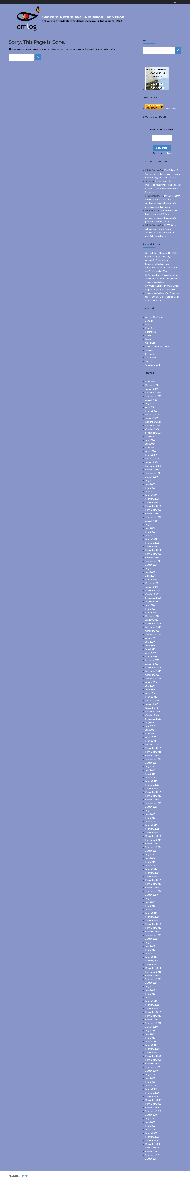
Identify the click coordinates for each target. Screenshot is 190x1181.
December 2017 (153, 707)
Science (149, 350)
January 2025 (151, 418)
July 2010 (150, 1030)
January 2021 (151, 586)
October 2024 (152, 429)
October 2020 (152, 594)
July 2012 (150, 942)
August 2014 (151, 850)
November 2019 (153, 627)
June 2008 (150, 1122)
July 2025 (150, 403)
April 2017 (150, 737)
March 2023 (151, 495)
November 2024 (153, 425)
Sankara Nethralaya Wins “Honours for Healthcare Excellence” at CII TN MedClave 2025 (162, 297)
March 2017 (151, 740)
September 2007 (153, 1155)
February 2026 (152, 385)
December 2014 (153, 836)
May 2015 (150, 817)
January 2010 (151, 1052)
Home (175, 2)
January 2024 (151, 462)
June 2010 (150, 1034)
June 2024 (150, 443)
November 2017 (153, 711)
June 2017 (150, 729)
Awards (149, 320)
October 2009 (152, 1063)
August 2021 (151, 564)
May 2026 (150, 381)
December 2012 (153, 924)
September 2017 (153, 718)
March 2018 (151, 696)
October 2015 (152, 799)
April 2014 (150, 865)
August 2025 (151, 399)
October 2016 (152, 755)
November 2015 (153, 795)
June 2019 (150, 645)
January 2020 (151, 619)
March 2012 (151, 957)
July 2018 (150, 685)
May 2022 (150, 531)
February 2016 (152, 784)
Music (148, 335)
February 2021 (152, 583)
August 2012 (151, 938)
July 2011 (150, 986)
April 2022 (150, 535)
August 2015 (151, 806)
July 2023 (150, 480)
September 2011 (153, 979)
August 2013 (151, 894)
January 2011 (151, 1008)
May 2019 (150, 649)
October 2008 (152, 1107)
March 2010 (151, 1045)
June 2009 (150, 1078)
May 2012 (150, 949)
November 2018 (153, 671)
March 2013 (151, 913)
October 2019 (152, 630)
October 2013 (152, 887)
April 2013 (150, 909)
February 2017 (152, 744)
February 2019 (152, 660)
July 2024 (150, 440)
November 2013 (153, 883)
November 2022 (153, 509)
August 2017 (151, 722)
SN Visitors (150, 357)
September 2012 (153, 935)
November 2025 (153, 392)
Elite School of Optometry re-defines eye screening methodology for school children (162, 174)
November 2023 (153, 465)
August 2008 (151, 1114)
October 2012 (152, 931)
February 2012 (152, 960)
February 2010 (152, 1048)
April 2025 (150, 407)
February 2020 (152, 616)
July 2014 (150, 854)
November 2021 (153, 553)
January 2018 (151, 704)
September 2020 (153, 597)
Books (148, 324)
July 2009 (150, 1074)
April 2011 (150, 997)
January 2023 (151, 502)
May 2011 (150, 993)
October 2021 (152, 557)
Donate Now (169, 108)
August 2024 (151, 436)
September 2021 (153, 561)
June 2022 (150, 528)
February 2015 (152, 828)
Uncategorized (152, 364)
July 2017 (150, 726)
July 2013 (150, 898)
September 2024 (153, 432)
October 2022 (152, 513)
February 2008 (152, 1136)
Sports (148, 361)
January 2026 (151, 388)
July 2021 (150, 568)
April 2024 (150, 451)
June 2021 (150, 572)
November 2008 (153, 1103)
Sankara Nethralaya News (157, 346)
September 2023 (153, 473)
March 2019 (151, 656)
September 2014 (153, 847)
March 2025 (151, 410)
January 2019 (151, 663)
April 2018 (150, 693)
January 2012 (151, 964)
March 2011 (151, 1001)
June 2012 (150, 946)
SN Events (150, 353)
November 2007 (153, 1147)
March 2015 (151, 825)
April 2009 (150, 1085)
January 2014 (151, 876)
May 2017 (150, 733)
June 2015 (150, 814)
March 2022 (151, 539)
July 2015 (150, 810)
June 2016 (150, 770)
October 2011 (152, 975)
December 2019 (153, 623)
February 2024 (152, 458)
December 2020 (153, 590)
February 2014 (152, 872)
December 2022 (153, 506)
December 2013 (153, 880)
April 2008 (150, 1129)
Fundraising (150, 331)
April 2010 (150, 1041)
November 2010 (153, 1015)
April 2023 (150, 491)
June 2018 (150, 689)
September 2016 (153, 759)
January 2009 (151, 1096)
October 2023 (152, 469)
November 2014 (153, 839)
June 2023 (150, 484)
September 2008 (153, 1111)
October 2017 (152, 715)
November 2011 (153, 971)
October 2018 (152, 674)
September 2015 (153, 803)
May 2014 (150, 861)
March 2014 (151, 869)
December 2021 (153, 550)
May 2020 (150, 608)
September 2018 (153, 678)
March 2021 (151, 579)
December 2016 (153, 748)
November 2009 (153, 1059)
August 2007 (151, 1158)
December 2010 (153, 1012)
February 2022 (152, 542)
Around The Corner (154, 317)
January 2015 (151, 832)
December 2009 (153, 1056)
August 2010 (151, 1026)
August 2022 (151, 520)
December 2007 (153, 1144)
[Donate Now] (157, 89)
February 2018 (152, 700)
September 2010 (153, 1023)
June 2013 (150, 902)
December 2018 (153, 667)
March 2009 (151, 1089)
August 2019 (151, 638)
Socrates (23, 1176)
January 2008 (151, 1140)
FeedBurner (168, 153)
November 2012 (153, 927)
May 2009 (150, 1081)
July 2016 (150, 766)
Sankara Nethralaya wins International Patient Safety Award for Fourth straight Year (161, 267)
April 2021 (150, 575)
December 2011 (153, 968)
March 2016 (151, 781)
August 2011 (151, 982)
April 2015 (150, 821)
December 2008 (153, 1100)
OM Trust (150, 342)
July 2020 (150, 605)
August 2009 (151, 1070)
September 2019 (153, 634)
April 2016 (150, 777)
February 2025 (152, 414)
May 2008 (150, 1125)
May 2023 (150, 487)
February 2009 (152, 1092)
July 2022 (150, 524)
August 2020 (151, 601)
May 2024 (150, 447)
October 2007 (152, 1151)
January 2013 (151, 920)
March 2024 (151, 454)
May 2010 (150, 1037)
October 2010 (152, 1019)
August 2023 (151, 476)
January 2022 (151, 546)
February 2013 (152, 916)
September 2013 (153, 891)
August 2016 (151, 762)
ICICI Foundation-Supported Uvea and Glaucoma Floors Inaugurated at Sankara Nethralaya (162, 278)
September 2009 (153, 1067)
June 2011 (150, 990)
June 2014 (150, 858)
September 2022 (153, 517)
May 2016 (150, 773)
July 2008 (150, 1118)
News (148, 339)
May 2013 (150, 905)
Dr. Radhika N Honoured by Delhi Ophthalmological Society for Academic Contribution (161, 256)
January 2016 (151, 788)
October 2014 (152, 843)
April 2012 (150, 953)
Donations (150, 328)
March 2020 (151, 612)
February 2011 (152, 1004)
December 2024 (153, 421)
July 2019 (150, 641)
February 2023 (152, 498)
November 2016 (153, 751)
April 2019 (150, 652)
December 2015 (153, 792)
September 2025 (153, 396)
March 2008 (151, 1133)
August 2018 (151, 682)
